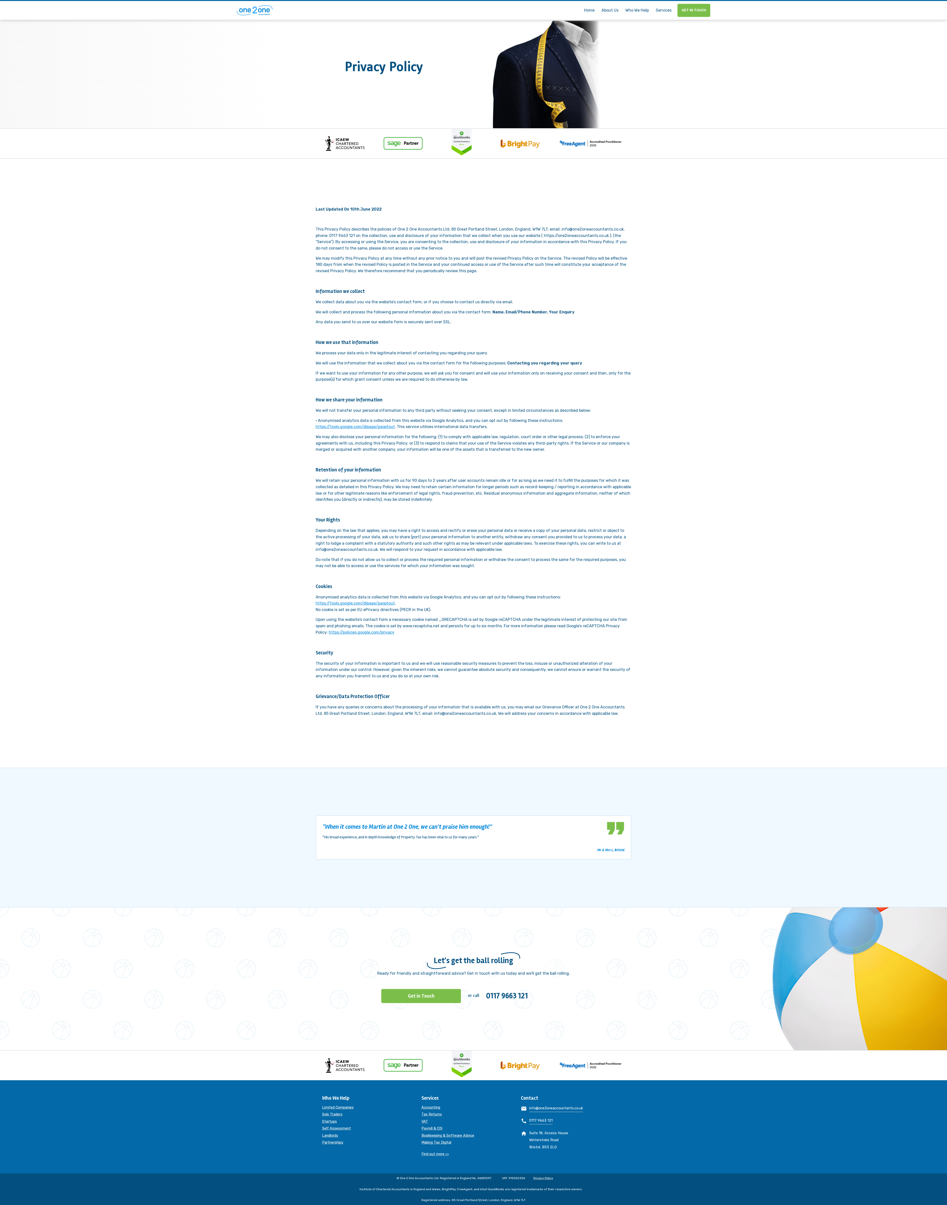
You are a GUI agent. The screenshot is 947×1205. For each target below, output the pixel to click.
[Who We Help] (637, 3)
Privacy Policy (543, 1178)
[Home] (589, 3)
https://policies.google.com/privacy (361, 632)
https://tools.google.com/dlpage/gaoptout (355, 426)
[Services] (663, 3)
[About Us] (610, 3)
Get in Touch (694, 10)
